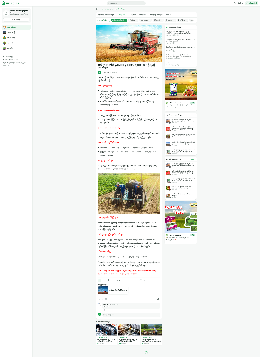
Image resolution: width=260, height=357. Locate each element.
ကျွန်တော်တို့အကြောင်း (8, 56)
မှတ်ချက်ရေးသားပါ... (109, 314)
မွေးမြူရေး (132, 14)
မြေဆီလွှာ (133, 20)
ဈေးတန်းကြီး (11, 37)
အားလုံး (193, 159)
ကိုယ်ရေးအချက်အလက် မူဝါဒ (10, 59)
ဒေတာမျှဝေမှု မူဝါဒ (21, 62)
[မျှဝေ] (158, 299)
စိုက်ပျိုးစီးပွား (182, 20)
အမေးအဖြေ (11, 32)
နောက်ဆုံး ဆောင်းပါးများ (106, 14)
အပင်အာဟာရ (145, 20)
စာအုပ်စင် (10, 43)
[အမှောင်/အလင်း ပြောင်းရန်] (235, 3)
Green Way (105, 72)
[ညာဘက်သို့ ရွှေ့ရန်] (194, 20)
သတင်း (168, 14)
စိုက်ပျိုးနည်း (158, 20)
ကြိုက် (104, 310)
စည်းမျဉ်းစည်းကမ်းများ (9, 62)
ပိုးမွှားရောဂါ (170, 20)
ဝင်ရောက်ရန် (17, 19)
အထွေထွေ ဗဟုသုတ (156, 14)
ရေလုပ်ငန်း (142, 14)
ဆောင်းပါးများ (11, 27)
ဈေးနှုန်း (10, 48)
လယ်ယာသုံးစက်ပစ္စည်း (119, 9)
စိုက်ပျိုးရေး (121, 14)
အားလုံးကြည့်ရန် (103, 20)
